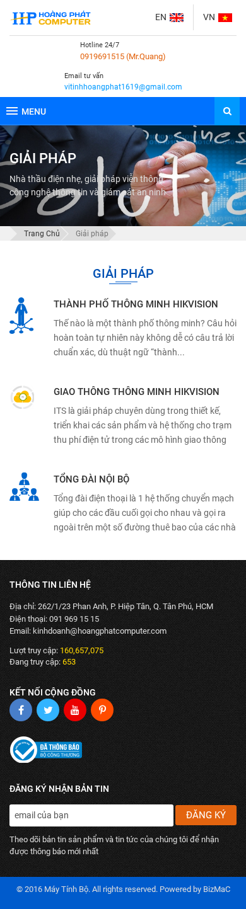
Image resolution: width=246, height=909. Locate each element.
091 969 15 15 (74, 619)
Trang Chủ (42, 233)
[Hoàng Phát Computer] (50, 17)
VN (209, 17)
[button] (227, 111)
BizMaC (216, 889)
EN (161, 17)
